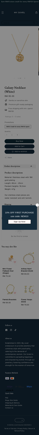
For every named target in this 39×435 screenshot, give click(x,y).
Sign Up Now (19, 222)
